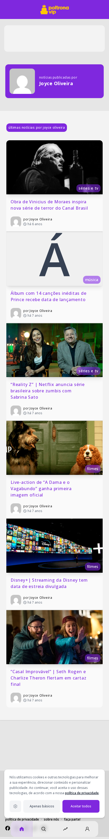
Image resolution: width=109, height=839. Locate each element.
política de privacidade (82, 793)
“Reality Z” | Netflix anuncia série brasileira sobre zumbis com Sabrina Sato (48, 391)
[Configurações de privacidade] (15, 806)
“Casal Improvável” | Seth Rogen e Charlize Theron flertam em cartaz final (49, 678)
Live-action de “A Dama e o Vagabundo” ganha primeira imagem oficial (42, 488)
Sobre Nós (51, 819)
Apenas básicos (42, 806)
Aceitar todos (81, 806)
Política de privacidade (22, 819)
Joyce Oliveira (41, 219)
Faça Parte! (72, 819)
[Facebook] (7, 828)
